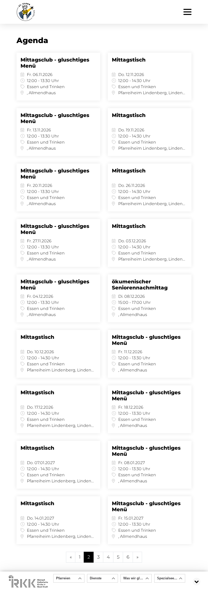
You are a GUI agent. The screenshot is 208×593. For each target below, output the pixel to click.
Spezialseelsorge (170, 578)
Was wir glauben (136, 578)
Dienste (95, 578)
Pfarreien (63, 578)
